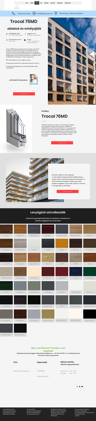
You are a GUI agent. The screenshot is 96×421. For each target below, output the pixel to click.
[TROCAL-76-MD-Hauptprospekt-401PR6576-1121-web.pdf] (33, 80)
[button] (6, 231)
